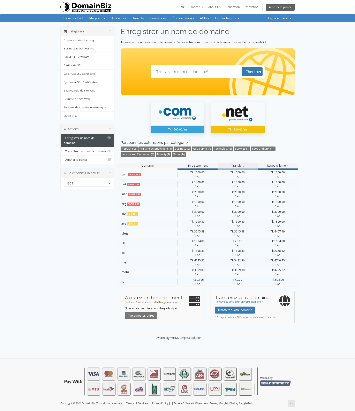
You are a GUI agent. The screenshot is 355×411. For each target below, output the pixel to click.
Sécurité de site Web (77, 99)
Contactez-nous (227, 18)
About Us (214, 7)
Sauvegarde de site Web (79, 90)
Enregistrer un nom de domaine (79, 140)
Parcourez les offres (141, 315)
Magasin (96, 18)
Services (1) (242, 148)
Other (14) (179, 154)
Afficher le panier (280, 7)
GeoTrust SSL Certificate (79, 74)
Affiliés (204, 18)
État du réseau (183, 18)
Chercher (254, 71)
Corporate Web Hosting (79, 40)
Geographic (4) (202, 148)
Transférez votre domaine (235, 310)
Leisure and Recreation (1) (138, 154)
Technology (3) (223, 148)
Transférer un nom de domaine (85, 151)
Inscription (251, 7)
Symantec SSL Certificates (80, 82)
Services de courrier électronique (85, 107)
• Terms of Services (136, 403)
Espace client (73, 18)
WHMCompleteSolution (186, 338)
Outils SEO (70, 116)
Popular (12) (129, 148)
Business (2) (182, 148)
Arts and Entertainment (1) (156, 148)
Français (195, 7)
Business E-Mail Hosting (79, 48)
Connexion (233, 7)
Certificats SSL (73, 65)
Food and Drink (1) (263, 148)
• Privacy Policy (159, 403)
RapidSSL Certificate (76, 57)
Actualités (118, 18)
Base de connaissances (149, 18)
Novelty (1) (163, 154)
